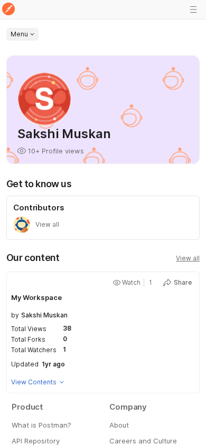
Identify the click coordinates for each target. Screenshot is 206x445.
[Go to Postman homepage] (8, 10)
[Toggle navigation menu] (193, 9)
